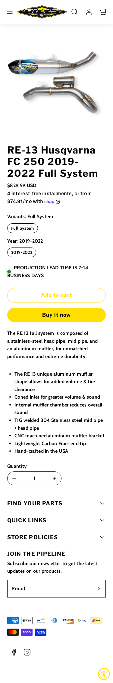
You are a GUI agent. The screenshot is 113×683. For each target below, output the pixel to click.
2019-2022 (21, 252)
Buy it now (56, 315)
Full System (22, 228)
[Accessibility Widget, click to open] (104, 674)
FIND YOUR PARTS (34, 503)
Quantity (17, 466)
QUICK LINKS (26, 520)
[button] (9, 12)
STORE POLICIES (32, 537)
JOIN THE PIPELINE (36, 554)
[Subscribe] (98, 588)
